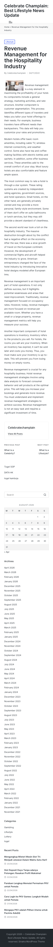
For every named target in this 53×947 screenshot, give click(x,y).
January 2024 (11, 692)
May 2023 (9, 729)
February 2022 (11, 798)
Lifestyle (10, 42)
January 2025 (11, 636)
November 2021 (12, 812)
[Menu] (10, 22)
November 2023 (12, 701)
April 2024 (9, 678)
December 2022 (12, 752)
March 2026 (10, 572)
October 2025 (11, 595)
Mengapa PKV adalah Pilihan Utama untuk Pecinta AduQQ (26, 912)
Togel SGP (9, 466)
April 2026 (9, 567)
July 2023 (9, 719)
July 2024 (9, 664)
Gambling (9, 827)
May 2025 (9, 618)
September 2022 (12, 765)
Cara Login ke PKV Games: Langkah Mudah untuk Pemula (26, 898)
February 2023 (11, 742)
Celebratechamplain (21, 427)
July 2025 (9, 609)
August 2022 (10, 770)
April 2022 (9, 789)
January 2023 (11, 747)
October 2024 (11, 650)
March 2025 (10, 627)
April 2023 (9, 733)
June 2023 (9, 724)
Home (6, 27)
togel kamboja (11, 478)
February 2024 (11, 687)
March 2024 (10, 682)
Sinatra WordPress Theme (32, 941)
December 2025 (12, 586)
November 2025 (12, 590)
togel (6, 841)
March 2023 (10, 738)
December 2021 (12, 807)
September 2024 (12, 655)
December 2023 (12, 696)
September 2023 (12, 710)
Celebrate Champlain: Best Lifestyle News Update (26, 11)
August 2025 (10, 604)
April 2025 (9, 623)
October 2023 (11, 706)
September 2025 (12, 600)
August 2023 (10, 715)
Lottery (7, 836)
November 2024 (12, 646)
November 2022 (12, 756)
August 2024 (10, 660)
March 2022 (10, 793)
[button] (15, 434)
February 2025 (11, 632)
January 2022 (11, 802)
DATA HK (8, 472)
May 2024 (9, 673)
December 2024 (12, 641)
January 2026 (11, 581)
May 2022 (9, 784)
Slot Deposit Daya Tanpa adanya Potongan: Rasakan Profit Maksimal (22, 872)
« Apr (6, 552)
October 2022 (11, 761)
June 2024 (9, 669)
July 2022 (9, 775)
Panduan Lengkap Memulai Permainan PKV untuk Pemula (26, 885)
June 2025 (9, 613)
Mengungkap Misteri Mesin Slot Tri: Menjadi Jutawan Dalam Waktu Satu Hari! (25, 858)
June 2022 (9, 779)
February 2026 (11, 577)
